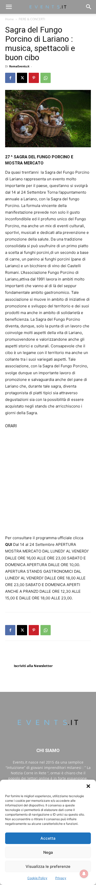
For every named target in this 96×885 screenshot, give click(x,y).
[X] (22, 78)
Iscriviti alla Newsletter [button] (33, 665)
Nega (48, 852)
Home (9, 19)
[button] (88, 786)
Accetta (48, 838)
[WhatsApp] (45, 78)
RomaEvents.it (19, 66)
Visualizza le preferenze (48, 866)
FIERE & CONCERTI (32, 19)
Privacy (60, 878)
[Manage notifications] (84, 874)
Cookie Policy (37, 878)
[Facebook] (10, 78)
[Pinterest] (34, 78)
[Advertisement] (48, 480)
